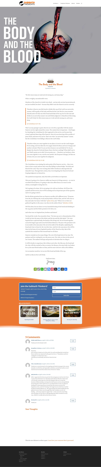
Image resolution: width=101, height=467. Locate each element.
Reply (73, 340)
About (73, 3)
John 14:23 (50, 201)
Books (78, 3)
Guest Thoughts (23, 458)
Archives (55, 3)
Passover (50, 86)
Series (21, 457)
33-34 (42, 160)
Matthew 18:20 (67, 203)
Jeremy (48, 88)
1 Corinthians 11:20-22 (33, 160)
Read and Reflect (22, 460)
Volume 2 (43, 456)
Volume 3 (43, 458)
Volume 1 (43, 455)
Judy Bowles (34, 374)
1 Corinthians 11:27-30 (33, 124)
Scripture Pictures (65, 3)
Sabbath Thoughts (23, 454)
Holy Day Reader (44, 454)
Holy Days (22, 455)
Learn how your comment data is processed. (61, 440)
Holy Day (50, 81)
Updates (21, 461)
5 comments (53, 88)
